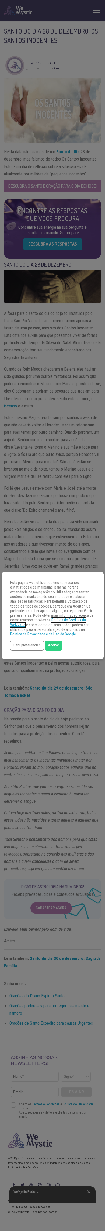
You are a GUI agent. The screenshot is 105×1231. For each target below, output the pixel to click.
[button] (27, 646)
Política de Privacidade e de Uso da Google (43, 634)
